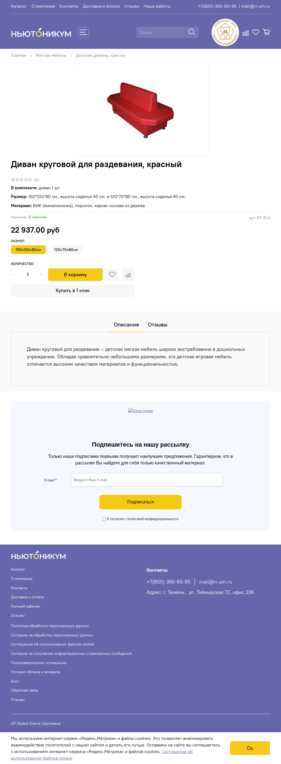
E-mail (50, 480)
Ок (250, 748)
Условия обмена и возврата (35, 671)
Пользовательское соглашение (39, 662)
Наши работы (157, 6)
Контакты (69, 6)
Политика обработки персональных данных (50, 625)
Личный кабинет (25, 606)
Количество (22, 264)
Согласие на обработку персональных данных (52, 635)
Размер (17, 241)
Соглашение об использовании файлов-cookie (52, 644)
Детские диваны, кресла (100, 55)
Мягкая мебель (51, 55)
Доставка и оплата (101, 6)
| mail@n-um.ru (254, 6)
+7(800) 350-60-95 (217, 6)
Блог (15, 681)
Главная (18, 55)
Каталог (19, 6)
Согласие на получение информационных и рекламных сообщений (71, 653)
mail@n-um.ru (215, 582)
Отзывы (131, 6)
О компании (43, 6)
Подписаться (140, 502)
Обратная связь (24, 690)
